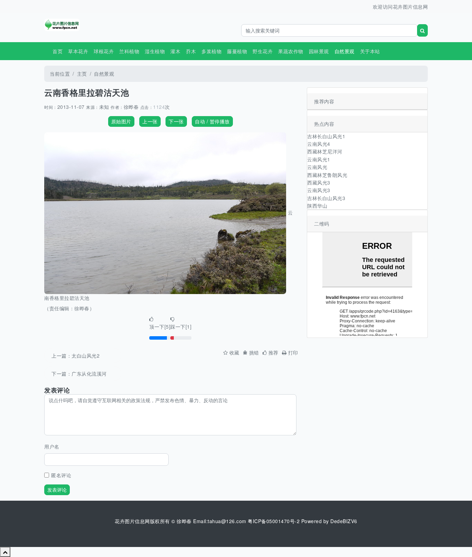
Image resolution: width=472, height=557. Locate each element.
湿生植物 (155, 51)
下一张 (176, 121)
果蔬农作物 (290, 51)
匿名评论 (61, 475)
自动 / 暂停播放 (212, 121)
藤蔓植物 (237, 51)
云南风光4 (318, 143)
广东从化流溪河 (89, 373)
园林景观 (319, 51)
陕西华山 (317, 205)
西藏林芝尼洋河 (324, 151)
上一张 (150, 121)
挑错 (254, 352)
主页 (82, 73)
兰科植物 (129, 51)
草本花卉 (78, 51)
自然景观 (104, 73)
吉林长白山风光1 (326, 136)
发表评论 (57, 489)
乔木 (191, 51)
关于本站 (370, 51)
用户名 (51, 446)
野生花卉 (263, 51)
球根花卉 (104, 51)
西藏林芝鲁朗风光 (327, 174)
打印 (293, 352)
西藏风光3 (318, 182)
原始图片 (121, 121)
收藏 (234, 352)
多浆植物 (211, 51)
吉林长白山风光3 (326, 198)
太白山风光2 (86, 355)
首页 (58, 51)
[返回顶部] (5, 552)
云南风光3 (318, 190)
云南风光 (317, 166)
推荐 (273, 352)
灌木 (175, 51)
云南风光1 (318, 159)
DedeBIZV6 (343, 521)
